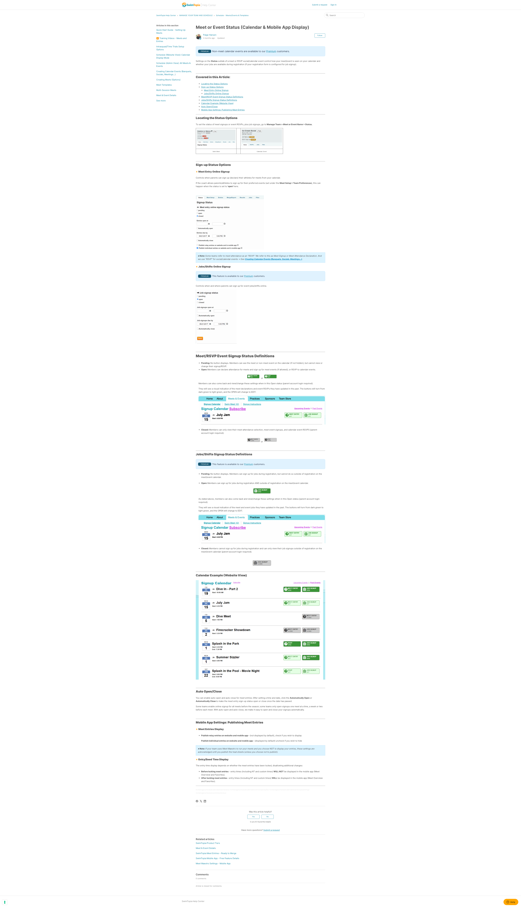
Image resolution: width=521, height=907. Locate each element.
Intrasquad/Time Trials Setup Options (170, 48)
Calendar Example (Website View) (217, 103)
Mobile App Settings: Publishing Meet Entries (223, 110)
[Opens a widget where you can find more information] (510, 902)
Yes (253, 817)
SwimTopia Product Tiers (208, 843)
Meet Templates (164, 85)
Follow (319, 35)
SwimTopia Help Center (166, 15)
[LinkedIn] (205, 801)
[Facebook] (197, 801)
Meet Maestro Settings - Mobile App (213, 863)
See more (161, 100)
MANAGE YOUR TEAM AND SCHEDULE (196, 15)
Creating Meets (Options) (168, 79)
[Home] (199, 4)
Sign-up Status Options (212, 87)
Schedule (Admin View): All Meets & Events (173, 65)
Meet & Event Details (166, 95)
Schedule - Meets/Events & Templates (232, 15)
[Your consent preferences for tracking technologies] (4, 902)
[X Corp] (201, 801)
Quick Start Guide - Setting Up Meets (170, 31)
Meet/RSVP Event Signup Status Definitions (222, 96)
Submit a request (319, 5)
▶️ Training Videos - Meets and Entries (171, 40)
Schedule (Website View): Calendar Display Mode (173, 56)
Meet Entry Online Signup (216, 90)
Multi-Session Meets (166, 90)
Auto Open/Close (209, 106)
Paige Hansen (209, 35)
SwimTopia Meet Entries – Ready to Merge (216, 853)
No (267, 817)
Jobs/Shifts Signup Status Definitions (219, 100)
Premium (271, 51)
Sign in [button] (333, 5)
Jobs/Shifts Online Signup (216, 93)
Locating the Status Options (214, 83)
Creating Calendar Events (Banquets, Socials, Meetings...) (174, 73)
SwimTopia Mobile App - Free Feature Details (217, 858)
